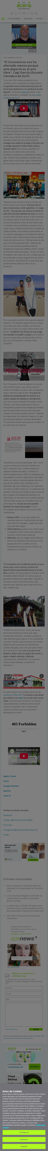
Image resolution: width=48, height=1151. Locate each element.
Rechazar (24, 1139)
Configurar (24, 1132)
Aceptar (24, 1146)
